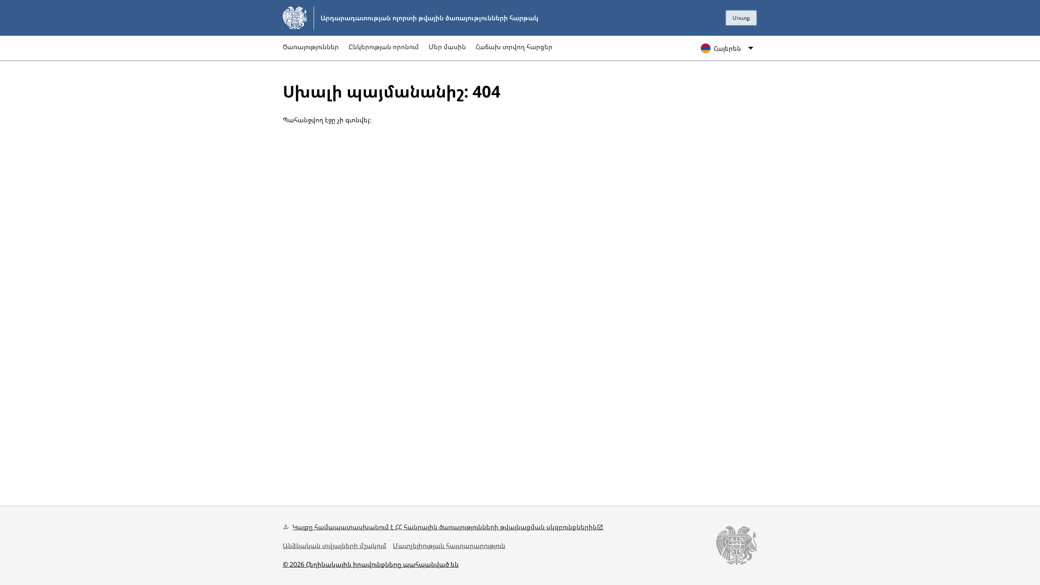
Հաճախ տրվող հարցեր (514, 46)
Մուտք (741, 18)
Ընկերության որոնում (384, 46)
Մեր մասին (447, 46)
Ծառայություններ (311, 46)
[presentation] (741, 18)
